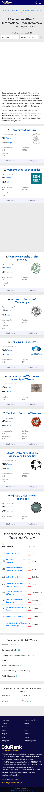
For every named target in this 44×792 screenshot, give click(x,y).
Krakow (4, 723)
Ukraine (26, 727)
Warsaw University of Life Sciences (22, 258)
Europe (39, 10)
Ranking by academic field (22, 33)
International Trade (28, 10)
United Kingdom (30, 741)
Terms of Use (16, 791)
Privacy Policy (28, 791)
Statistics (9, 161)
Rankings (31, 161)
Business (5, 10)
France (26, 734)
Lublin (4, 730)
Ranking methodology (12, 782)
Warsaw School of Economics (22, 169)
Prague (4, 734)
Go (41, 37)
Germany (27, 723)
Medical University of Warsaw (22, 413)
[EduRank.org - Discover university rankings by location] (7, 2)
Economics (14, 10)
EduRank (32, 27)
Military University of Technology (22, 497)
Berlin (4, 737)
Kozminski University (22, 341)
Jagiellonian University (15, 616)
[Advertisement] (22, 67)
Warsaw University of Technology (22, 301)
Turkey (26, 737)
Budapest (5, 741)
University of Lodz (13, 553)
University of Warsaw (22, 129)
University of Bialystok (15, 577)
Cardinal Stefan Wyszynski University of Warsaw (22, 377)
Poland (19, 13)
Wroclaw (5, 727)
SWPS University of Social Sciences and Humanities (22, 454)
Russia (26, 730)
